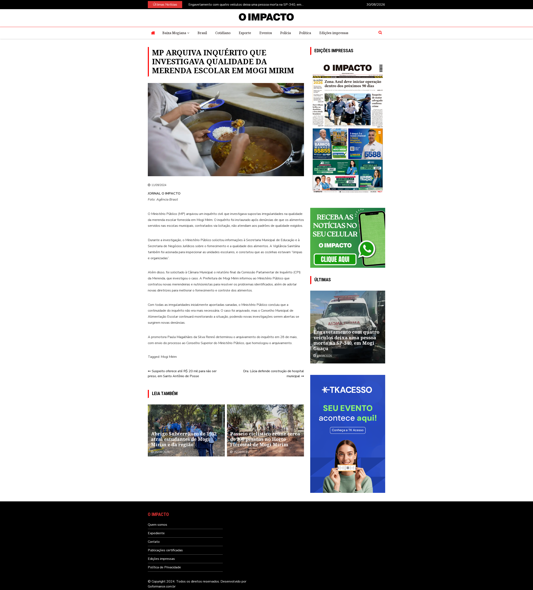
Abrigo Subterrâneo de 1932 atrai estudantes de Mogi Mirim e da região (184, 439)
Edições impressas (333, 33)
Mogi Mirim (169, 356)
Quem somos (157, 524)
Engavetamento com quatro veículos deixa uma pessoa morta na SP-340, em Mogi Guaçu (244, 4)
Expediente (156, 533)
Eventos (265, 33)
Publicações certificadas (165, 550)
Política (305, 33)
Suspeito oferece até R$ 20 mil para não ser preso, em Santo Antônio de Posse (182, 373)
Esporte (245, 33)
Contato (154, 541)
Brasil (202, 33)
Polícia (285, 33)
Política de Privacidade (164, 567)
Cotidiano (222, 33)
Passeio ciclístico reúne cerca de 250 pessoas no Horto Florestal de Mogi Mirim (265, 439)
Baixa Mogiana (174, 33)
